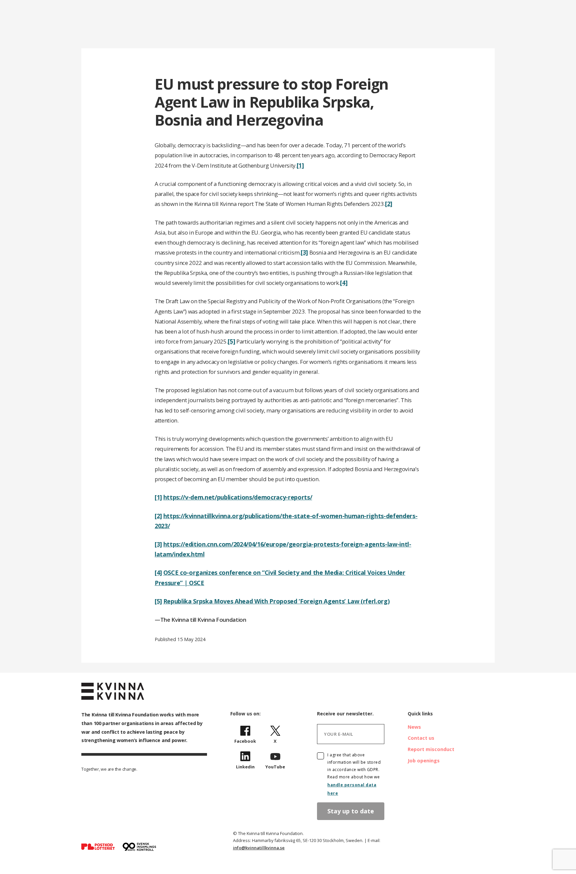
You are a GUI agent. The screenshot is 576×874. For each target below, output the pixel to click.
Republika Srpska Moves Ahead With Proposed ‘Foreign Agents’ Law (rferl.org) (276, 601)
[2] (388, 204)
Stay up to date (350, 811)
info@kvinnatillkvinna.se (259, 848)
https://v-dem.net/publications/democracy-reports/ (237, 497)
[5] (231, 341)
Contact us (421, 738)
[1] (300, 165)
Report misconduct (431, 749)
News (414, 727)
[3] (304, 252)
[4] (343, 283)
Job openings (424, 760)
